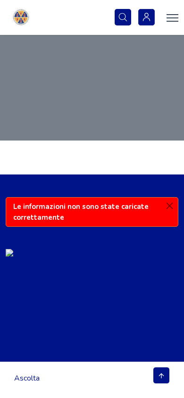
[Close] (169, 205)
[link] (21, 17)
